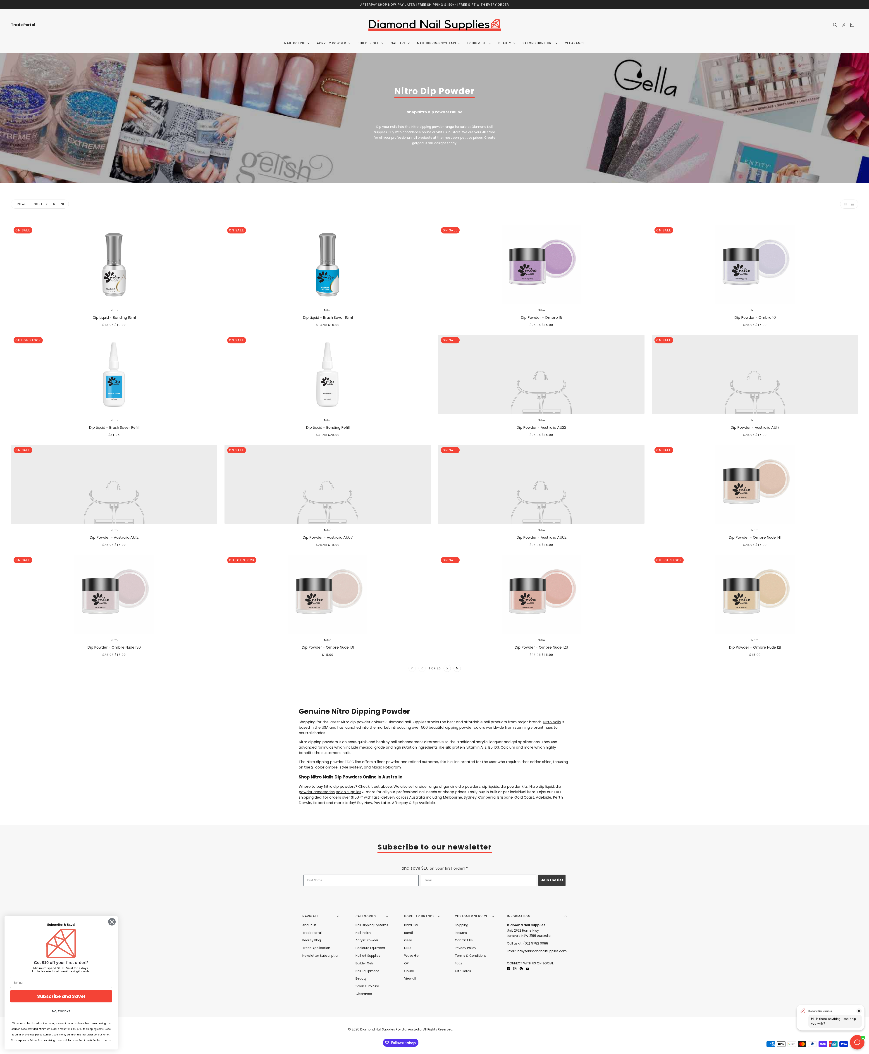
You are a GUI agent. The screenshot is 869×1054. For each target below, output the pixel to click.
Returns (461, 932)
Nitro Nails (552, 722)
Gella (408, 940)
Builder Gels (365, 963)
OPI (406, 963)
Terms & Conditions (470, 955)
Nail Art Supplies (368, 955)
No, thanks (61, 1011)
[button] (844, 204)
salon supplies (348, 792)
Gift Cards (463, 971)
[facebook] (508, 968)
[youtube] (527, 968)
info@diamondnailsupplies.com (542, 951)
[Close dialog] (112, 922)
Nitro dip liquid (541, 786)
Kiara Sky (411, 925)
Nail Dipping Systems (372, 925)
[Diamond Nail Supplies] (434, 24)
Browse (21, 204)
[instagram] (514, 968)
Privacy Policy (465, 948)
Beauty (361, 978)
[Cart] (852, 24)
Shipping (461, 925)
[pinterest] (521, 968)
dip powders (469, 786)
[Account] (843, 24)
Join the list (552, 880)
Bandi (408, 932)
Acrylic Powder (367, 940)
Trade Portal (312, 932)
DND (407, 948)
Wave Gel (411, 955)
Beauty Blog (311, 940)
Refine (59, 204)
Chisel (409, 971)
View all (410, 978)
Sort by (41, 204)
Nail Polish (363, 932)
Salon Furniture (367, 986)
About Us (309, 925)
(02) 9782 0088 (535, 943)
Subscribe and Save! (61, 996)
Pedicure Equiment (370, 948)
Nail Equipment (367, 971)
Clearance (364, 994)
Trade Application (316, 948)
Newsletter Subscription (320, 955)
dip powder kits (514, 786)
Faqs (458, 963)
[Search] (835, 24)
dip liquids (490, 786)
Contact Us (464, 940)
